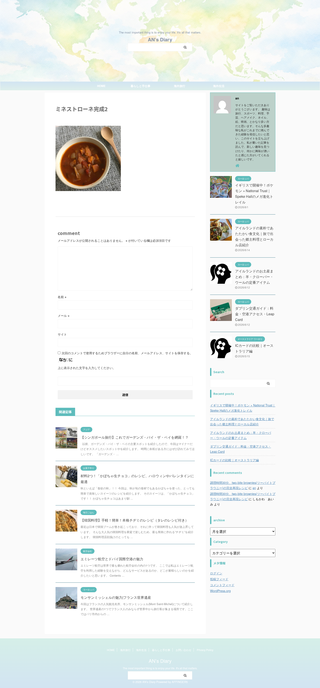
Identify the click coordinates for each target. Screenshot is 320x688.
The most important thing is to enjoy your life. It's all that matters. (160, 668)
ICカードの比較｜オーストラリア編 (234, 460)
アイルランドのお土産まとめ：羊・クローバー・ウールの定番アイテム (254, 276)
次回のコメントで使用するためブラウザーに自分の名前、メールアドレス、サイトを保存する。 (127, 353)
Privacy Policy (205, 650)
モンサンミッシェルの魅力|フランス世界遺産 (116, 597)
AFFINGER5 (180, 682)
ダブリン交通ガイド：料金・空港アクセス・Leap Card (254, 314)
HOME (101, 86)
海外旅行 (179, 86)
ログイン (216, 573)
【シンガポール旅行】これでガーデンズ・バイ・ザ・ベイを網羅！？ (135, 437)
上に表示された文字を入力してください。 (87, 368)
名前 (62, 297)
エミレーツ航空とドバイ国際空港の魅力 (112, 558)
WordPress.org (220, 591)
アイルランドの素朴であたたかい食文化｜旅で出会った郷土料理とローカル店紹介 (242, 421)
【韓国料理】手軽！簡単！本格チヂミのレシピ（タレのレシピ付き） (135, 520)
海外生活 (218, 86)
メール (63, 315)
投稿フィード (219, 579)
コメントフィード (222, 585)
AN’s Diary (160, 39)
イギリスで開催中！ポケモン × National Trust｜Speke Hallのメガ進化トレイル (242, 408)
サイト (62, 334)
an (254, 488)
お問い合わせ (183, 650)
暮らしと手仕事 (140, 86)
